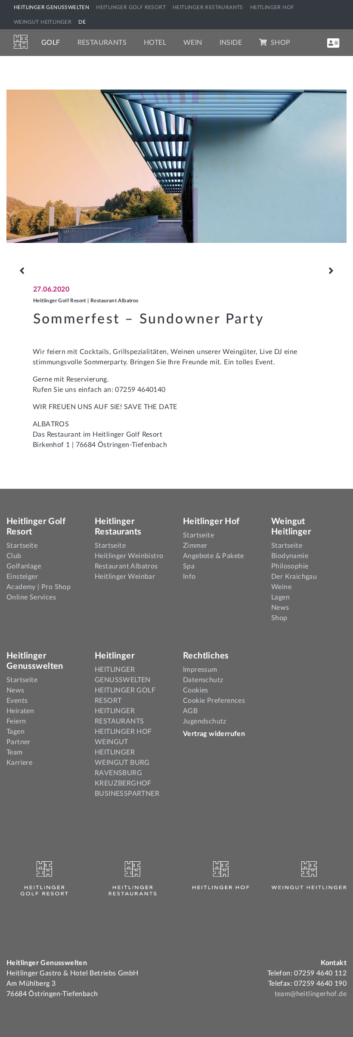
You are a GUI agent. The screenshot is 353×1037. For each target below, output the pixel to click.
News (280, 607)
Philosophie (289, 566)
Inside (231, 42)
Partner (18, 742)
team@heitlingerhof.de (311, 993)
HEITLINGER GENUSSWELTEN (51, 7)
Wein (192, 42)
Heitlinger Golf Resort (59, 300)
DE (82, 22)
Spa (189, 566)
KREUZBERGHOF (123, 783)
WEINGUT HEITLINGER (42, 22)
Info (189, 576)
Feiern (16, 721)
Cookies (195, 690)
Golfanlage (23, 566)
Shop (279, 42)
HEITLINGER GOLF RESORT (131, 7)
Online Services (31, 597)
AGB (190, 711)
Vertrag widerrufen (214, 733)
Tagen (15, 731)
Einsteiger (22, 576)
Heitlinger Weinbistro (129, 556)
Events (17, 700)
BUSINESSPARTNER (127, 793)
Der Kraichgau (294, 576)
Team (14, 752)
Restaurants (102, 42)
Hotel (155, 42)
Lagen (280, 597)
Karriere (19, 762)
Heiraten (20, 711)
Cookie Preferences (214, 700)
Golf (50, 42)
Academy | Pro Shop (38, 587)
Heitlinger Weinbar (125, 576)
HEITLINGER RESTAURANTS (208, 7)
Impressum (200, 669)
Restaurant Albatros (114, 300)
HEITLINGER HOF (272, 7)
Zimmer (195, 545)
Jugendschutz (204, 721)
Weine (281, 587)
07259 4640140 (140, 389)
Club (14, 556)
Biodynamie (289, 556)
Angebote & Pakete (213, 556)
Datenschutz (203, 680)
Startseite (21, 545)
